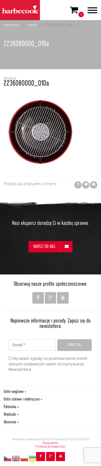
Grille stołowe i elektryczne (21, 399)
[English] (16, 458)
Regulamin (51, 443)
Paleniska (10, 407)
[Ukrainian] (33, 458)
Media (32, 25)
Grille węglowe (14, 392)
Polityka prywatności (50, 446)
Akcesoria (10, 422)
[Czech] (8, 458)
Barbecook (12, 25)
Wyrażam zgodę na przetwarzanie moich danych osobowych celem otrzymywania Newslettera (48, 364)
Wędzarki (10, 415)
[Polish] (24, 458)
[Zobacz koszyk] (74, 12)
